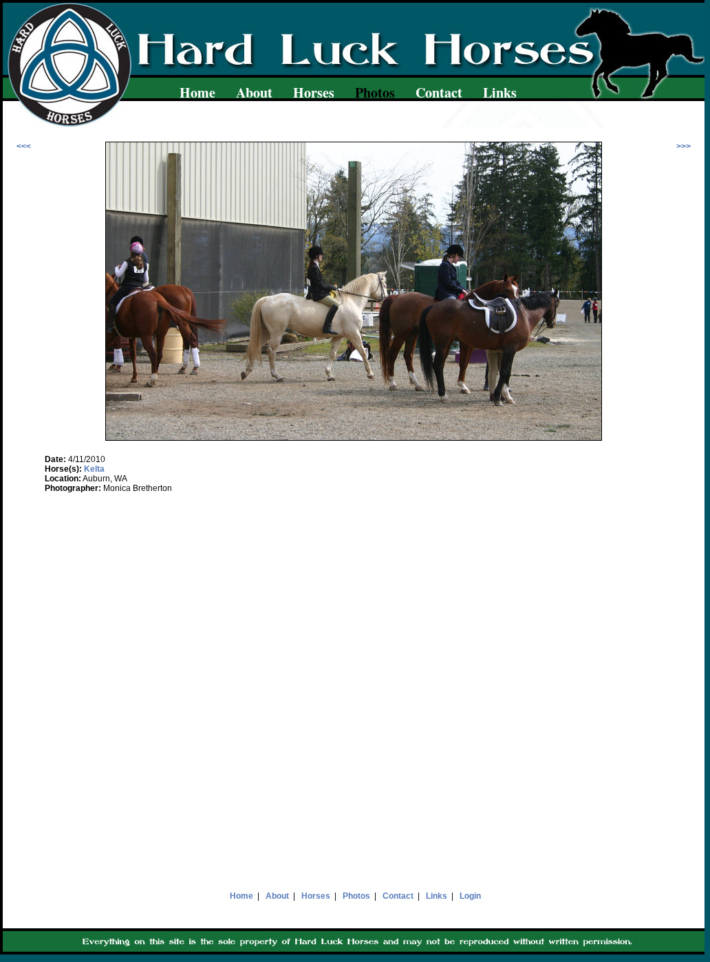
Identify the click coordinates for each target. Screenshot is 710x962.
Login (470, 896)
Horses (313, 92)
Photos (356, 896)
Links (500, 92)
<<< (24, 146)
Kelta (94, 469)
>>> (683, 146)
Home (197, 92)
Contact (439, 92)
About (254, 92)
